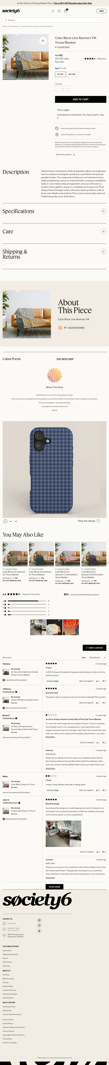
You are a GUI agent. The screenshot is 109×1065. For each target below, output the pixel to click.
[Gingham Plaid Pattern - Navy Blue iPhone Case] (51, 469)
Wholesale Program (10, 994)
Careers (6, 982)
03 (41, 79)
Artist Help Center (9, 1007)
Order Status (7, 962)
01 (10, 79)
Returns (5, 958)
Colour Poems (64, 47)
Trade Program (8, 998)
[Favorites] (59, 11)
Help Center (7, 950)
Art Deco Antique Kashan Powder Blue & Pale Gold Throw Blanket (24, 729)
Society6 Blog (8, 986)
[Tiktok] (39, 931)
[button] (95, 58)
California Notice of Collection (14, 1027)
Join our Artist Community (12, 1014)
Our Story (6, 975)
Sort (84, 657)
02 (25, 79)
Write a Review (97, 648)
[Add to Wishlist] (6, 544)
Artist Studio (7, 1010)
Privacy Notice (8, 1019)
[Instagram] (39, 920)
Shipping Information (10, 954)
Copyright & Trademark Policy (14, 1035)
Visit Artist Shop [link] (64, 359)
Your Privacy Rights (10, 1042)
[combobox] (54, 20)
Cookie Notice (8, 1023)
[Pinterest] (39, 925)
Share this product (64, 154)
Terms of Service (8, 1031)
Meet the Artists (8, 979)
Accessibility (7, 1039)
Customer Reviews (9, 990)
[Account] (53, 11)
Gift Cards (6, 966)
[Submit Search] (6, 20)
